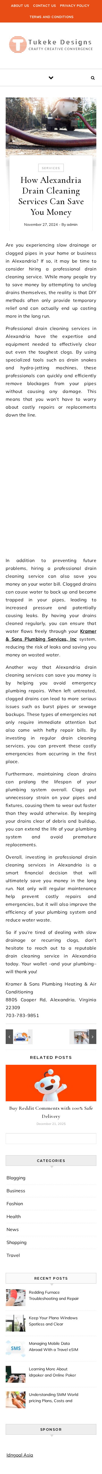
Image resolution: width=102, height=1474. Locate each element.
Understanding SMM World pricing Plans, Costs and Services (53, 1398)
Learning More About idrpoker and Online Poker (52, 1372)
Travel (13, 1255)
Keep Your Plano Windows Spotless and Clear (53, 1321)
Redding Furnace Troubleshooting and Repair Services (54, 1296)
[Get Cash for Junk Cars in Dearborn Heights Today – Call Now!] (18, 1036)
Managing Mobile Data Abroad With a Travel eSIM (53, 1346)
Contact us (44, 6)
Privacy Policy (75, 6)
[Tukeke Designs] (51, 43)
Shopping (17, 1242)
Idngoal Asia (20, 1455)
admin (72, 224)
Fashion (15, 1203)
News (13, 1229)
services (51, 168)
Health (14, 1216)
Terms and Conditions (52, 17)
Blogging (16, 1177)
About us (20, 6)
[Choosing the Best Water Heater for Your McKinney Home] (83, 1036)
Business (16, 1190)
